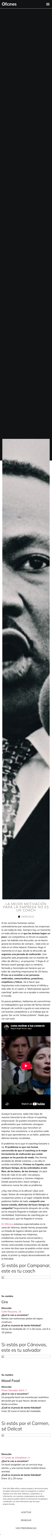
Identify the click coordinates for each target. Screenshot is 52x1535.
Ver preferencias (26, 1528)
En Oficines (7, 1224)
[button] (48, 4)
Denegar (26, 1520)
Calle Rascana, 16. (11, 1311)
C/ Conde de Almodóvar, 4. (15, 1457)
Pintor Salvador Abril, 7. (14, 1390)
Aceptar (26, 1512)
